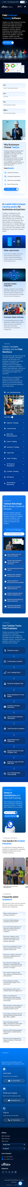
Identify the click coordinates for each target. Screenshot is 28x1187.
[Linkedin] (12, 1172)
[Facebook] (3, 1172)
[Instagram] (9, 1172)
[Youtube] (15, 1172)
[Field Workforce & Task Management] (14, 873)
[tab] (14, 530)
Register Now (20, 2)
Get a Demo (7, 42)
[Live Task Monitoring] (14, 405)
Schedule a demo (10, 189)
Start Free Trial (9, 812)
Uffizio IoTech (5, 1141)
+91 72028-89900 (15, 1080)
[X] (6, 1172)
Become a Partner (10, 816)
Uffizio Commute (6, 1138)
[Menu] (25, 6)
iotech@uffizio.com (15, 1100)
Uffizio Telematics (6, 1136)
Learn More (7, 417)
